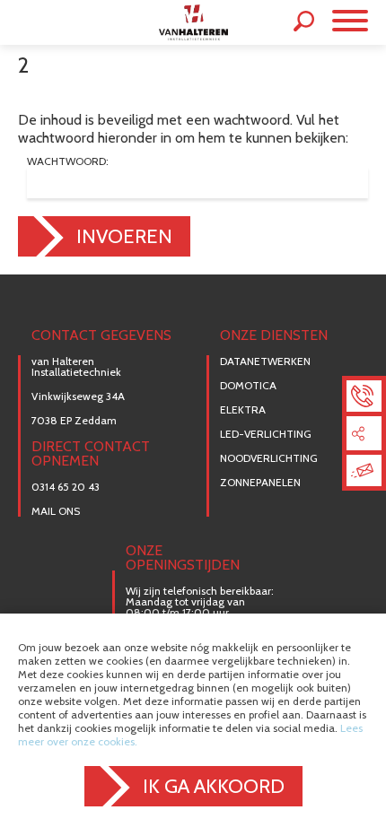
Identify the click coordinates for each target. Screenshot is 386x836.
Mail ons (55, 511)
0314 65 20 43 (65, 487)
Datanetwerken (265, 361)
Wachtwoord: (68, 162)
